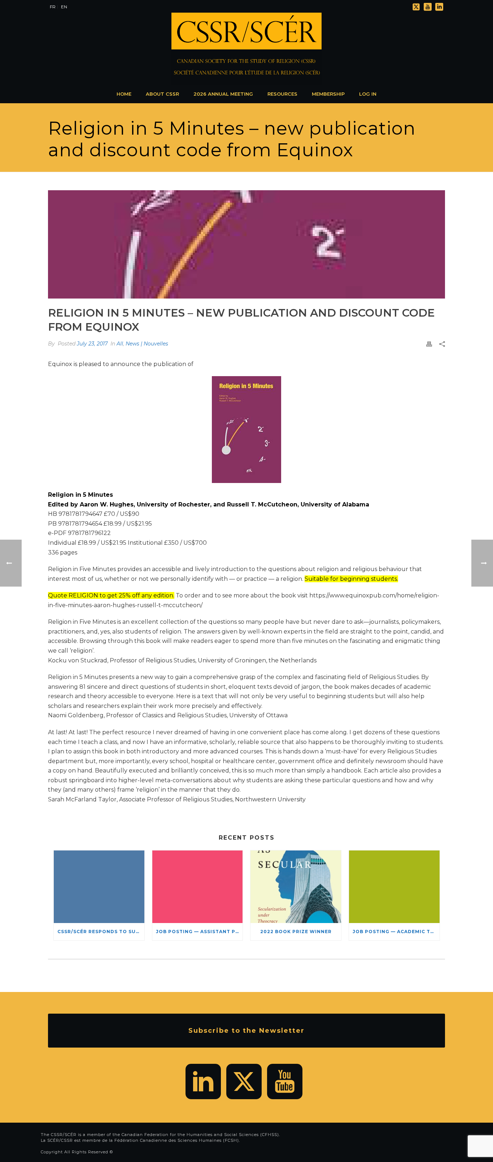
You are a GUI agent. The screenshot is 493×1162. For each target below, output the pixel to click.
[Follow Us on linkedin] (203, 1081)
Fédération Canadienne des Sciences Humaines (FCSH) (176, 1140)
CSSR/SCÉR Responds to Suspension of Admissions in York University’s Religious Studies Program (100, 931)
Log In (367, 94)
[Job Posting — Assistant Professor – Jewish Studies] (197, 886)
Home (124, 94)
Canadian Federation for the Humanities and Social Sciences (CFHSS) (200, 1134)
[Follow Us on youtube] (284, 1081)
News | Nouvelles (147, 343)
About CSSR (162, 94)
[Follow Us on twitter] (244, 1081)
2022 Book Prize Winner (296, 931)
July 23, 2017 (92, 343)
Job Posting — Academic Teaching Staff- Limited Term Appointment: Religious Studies (396, 931)
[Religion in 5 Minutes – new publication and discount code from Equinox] (246, 244)
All (120, 343)
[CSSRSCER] (246, 49)
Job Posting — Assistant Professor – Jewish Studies (199, 931)
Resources (282, 94)
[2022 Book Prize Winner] (295, 886)
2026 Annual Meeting (223, 94)
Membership (328, 94)
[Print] (429, 344)
